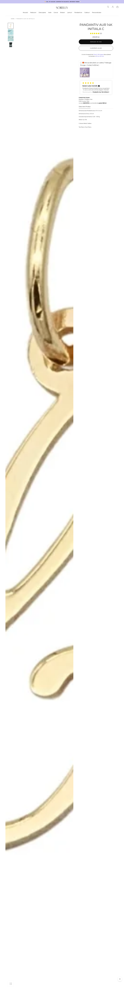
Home (12, 18)
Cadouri (87, 12)
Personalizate (96, 12)
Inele (49, 12)
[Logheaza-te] (113, 7)
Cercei (56, 12)
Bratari (62, 12)
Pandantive (78, 12)
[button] (108, 7)
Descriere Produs (84, 106)
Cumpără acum (96, 48)
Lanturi (69, 12)
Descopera (42, 12)
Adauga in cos (96, 41)
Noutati (25, 12)
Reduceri (33, 12)
